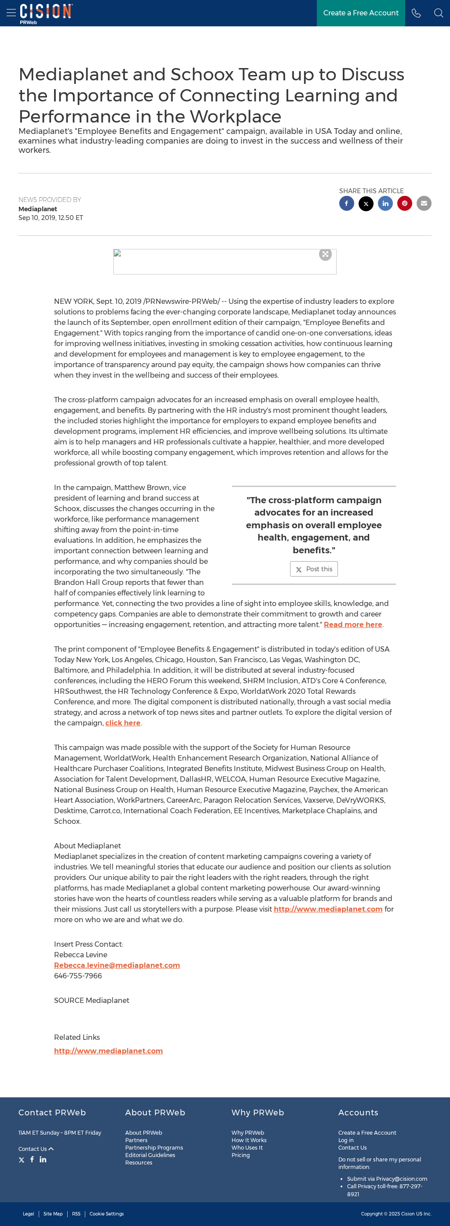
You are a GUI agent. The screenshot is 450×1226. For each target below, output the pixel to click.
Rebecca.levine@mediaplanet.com (117, 965)
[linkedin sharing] (385, 204)
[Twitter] (22, 1159)
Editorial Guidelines (150, 1155)
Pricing (241, 1155)
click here (123, 723)
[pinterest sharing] (404, 204)
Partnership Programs (154, 1147)
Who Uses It (247, 1147)
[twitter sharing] (366, 204)
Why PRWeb (248, 1132)
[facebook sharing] (346, 204)
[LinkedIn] (43, 1159)
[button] (225, 252)
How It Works (249, 1140)
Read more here (353, 624)
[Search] (439, 13)
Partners (136, 1140)
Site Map (53, 1214)
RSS (76, 1214)
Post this (319, 569)
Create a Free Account (361, 13)
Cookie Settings (107, 1214)
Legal (28, 1214)
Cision (408, 1214)
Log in (346, 1140)
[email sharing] (424, 204)
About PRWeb (143, 1132)
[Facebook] (32, 1159)
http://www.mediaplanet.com (328, 909)
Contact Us (33, 1149)
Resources (138, 1162)
